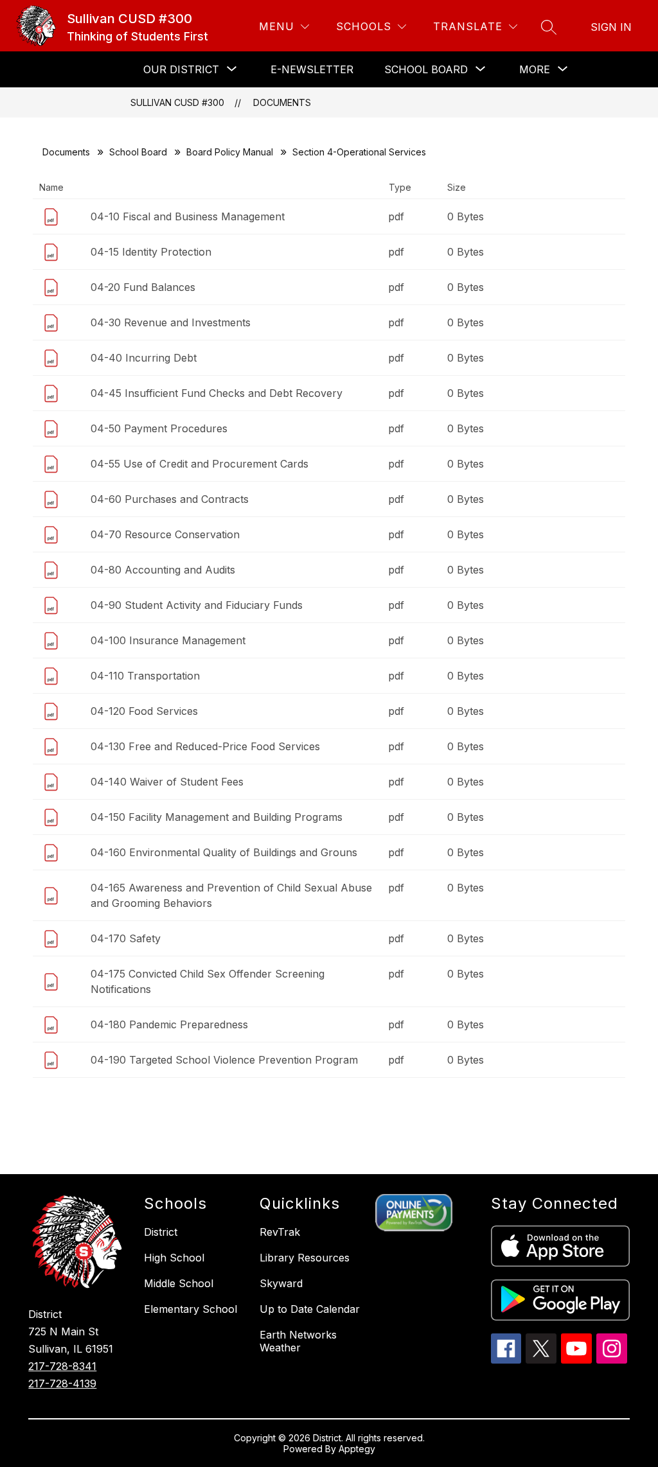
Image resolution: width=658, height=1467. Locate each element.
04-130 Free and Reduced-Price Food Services (205, 746)
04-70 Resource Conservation (165, 534)
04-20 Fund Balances (143, 287)
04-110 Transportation (145, 675)
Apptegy (357, 1448)
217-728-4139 (62, 1383)
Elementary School (190, 1309)
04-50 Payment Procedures (159, 428)
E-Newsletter (312, 69)
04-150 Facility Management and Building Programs (216, 817)
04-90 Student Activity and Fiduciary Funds (197, 605)
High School (174, 1257)
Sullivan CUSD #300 (177, 102)
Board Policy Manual (229, 151)
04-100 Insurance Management (168, 640)
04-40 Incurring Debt (144, 357)
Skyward (281, 1283)
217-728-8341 (62, 1366)
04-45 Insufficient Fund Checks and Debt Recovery (216, 393)
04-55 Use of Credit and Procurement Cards (199, 463)
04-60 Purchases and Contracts (170, 499)
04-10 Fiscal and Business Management (188, 216)
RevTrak (280, 1231)
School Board (138, 151)
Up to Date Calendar (310, 1309)
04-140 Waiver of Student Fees (167, 781)
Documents (282, 102)
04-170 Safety (126, 938)
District (160, 1231)
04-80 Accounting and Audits (163, 569)
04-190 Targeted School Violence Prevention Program (224, 1059)
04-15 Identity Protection (151, 251)
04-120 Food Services (144, 711)
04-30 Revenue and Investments (171, 322)
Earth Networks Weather (298, 1341)
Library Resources (305, 1257)
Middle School (178, 1283)
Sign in (611, 27)
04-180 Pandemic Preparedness (169, 1024)
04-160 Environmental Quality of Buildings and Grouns (224, 852)
